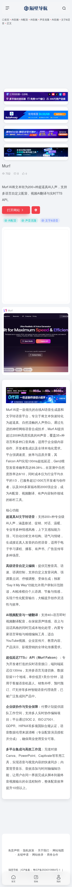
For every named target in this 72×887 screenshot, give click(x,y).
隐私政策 (28, 850)
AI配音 (24, 19)
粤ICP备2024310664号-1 (46, 869)
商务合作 (52, 854)
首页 (6, 19)
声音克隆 (44, 19)
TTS (22, 657)
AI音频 (15, 19)
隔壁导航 (13, 869)
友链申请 (23, 854)
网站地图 (58, 850)
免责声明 (13, 850)
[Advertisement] (36, 56)
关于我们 (43, 850)
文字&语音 (51, 220)
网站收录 (37, 854)
